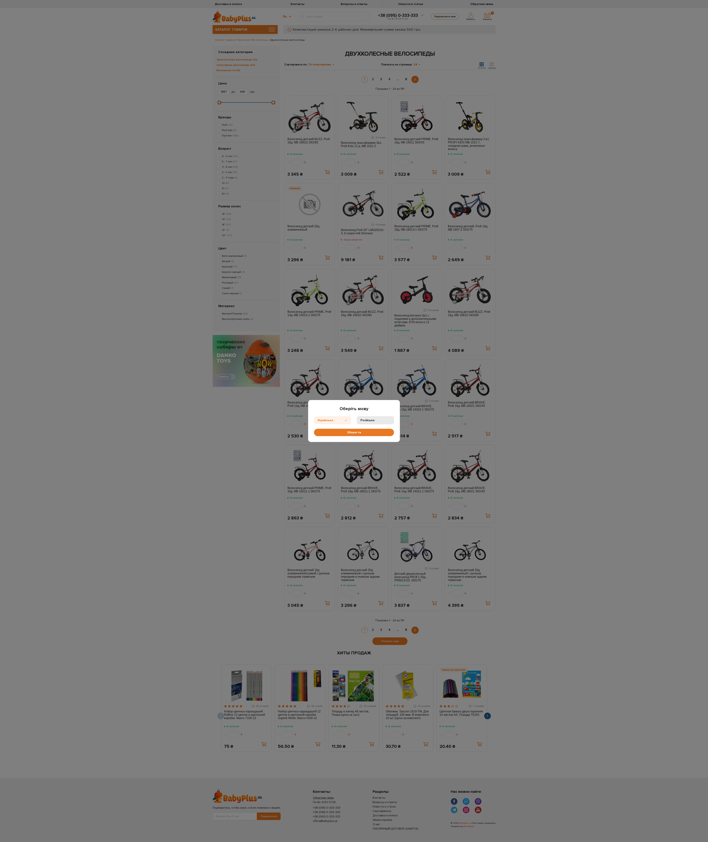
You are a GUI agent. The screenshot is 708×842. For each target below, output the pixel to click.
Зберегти (354, 432)
